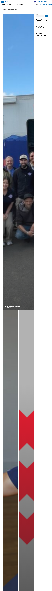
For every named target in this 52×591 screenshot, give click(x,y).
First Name (16, 291)
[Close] (37, 282)
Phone (16, 299)
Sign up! (26, 306)
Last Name (16, 295)
